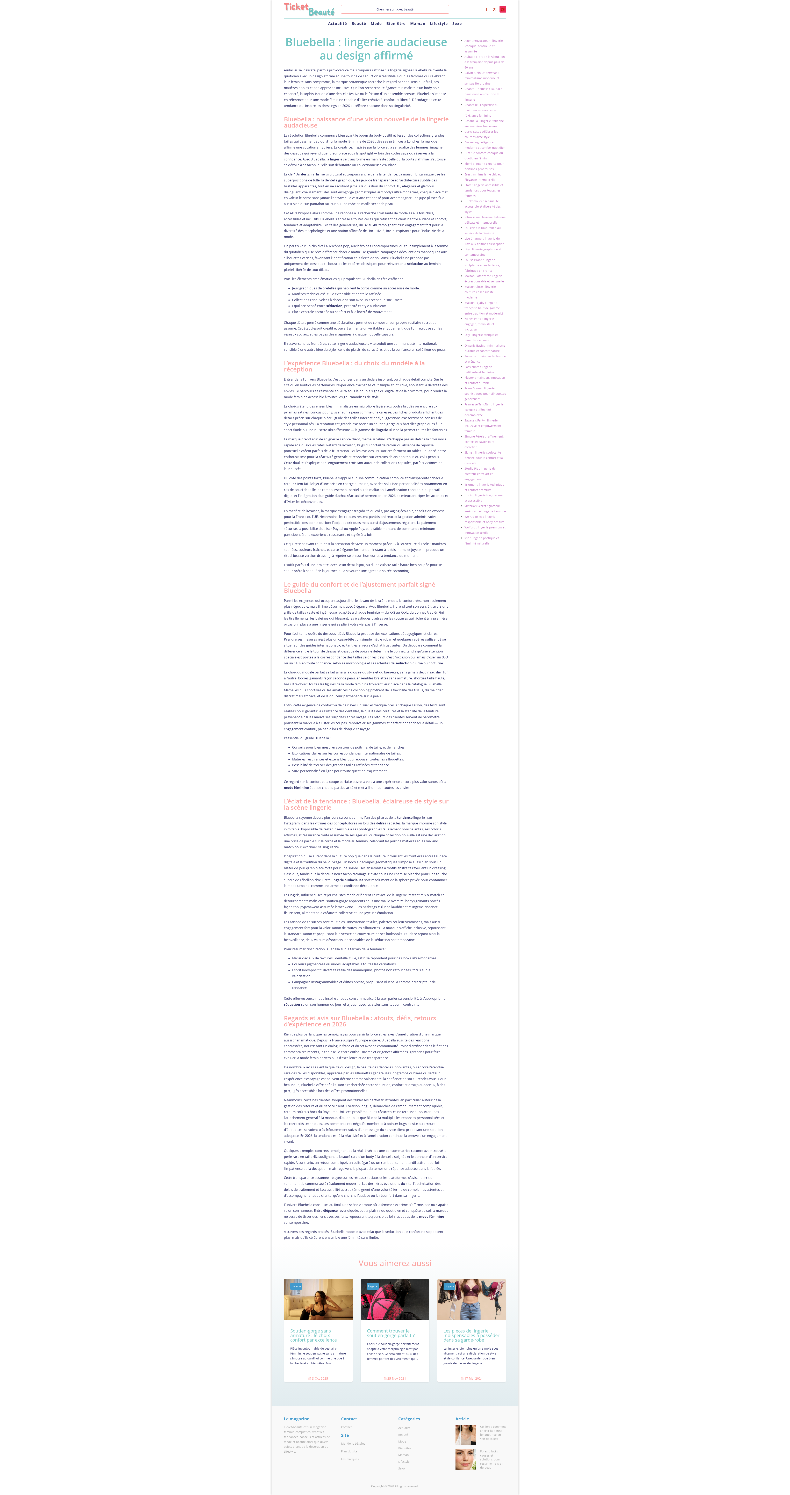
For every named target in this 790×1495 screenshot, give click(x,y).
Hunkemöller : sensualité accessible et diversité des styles (483, 206)
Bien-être (396, 24)
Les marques (350, 1459)
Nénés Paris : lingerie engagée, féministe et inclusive (479, 324)
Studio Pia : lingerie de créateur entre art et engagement (480, 474)
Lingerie (296, 1286)
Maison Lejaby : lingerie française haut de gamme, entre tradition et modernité (484, 308)
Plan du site (349, 1451)
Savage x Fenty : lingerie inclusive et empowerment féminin (483, 425)
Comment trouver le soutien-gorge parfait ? (395, 1330)
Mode (376, 24)
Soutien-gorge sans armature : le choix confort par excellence (318, 1330)
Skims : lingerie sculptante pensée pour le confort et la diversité (484, 457)
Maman (417, 24)
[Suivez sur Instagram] (503, 9)
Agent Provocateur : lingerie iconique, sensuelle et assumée (484, 46)
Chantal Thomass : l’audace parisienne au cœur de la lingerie (483, 94)
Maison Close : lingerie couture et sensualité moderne (480, 292)
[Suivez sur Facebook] (486, 9)
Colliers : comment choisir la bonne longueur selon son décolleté (493, 1433)
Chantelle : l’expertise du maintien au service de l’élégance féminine (481, 110)
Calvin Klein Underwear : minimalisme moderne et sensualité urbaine (482, 78)
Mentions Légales (353, 1443)
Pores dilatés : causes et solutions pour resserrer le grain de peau (492, 1459)
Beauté (359, 24)
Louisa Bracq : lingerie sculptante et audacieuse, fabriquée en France (482, 265)
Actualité (337, 24)
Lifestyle (439, 24)
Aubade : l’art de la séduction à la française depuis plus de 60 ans (485, 62)
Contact (346, 1427)
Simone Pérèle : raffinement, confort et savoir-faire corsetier (484, 441)
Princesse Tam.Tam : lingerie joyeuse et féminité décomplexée (484, 409)
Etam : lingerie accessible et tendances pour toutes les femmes (484, 190)
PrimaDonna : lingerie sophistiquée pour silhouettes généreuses (485, 393)
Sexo (457, 24)
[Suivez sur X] (494, 9)
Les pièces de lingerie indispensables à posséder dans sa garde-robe (471, 1330)
